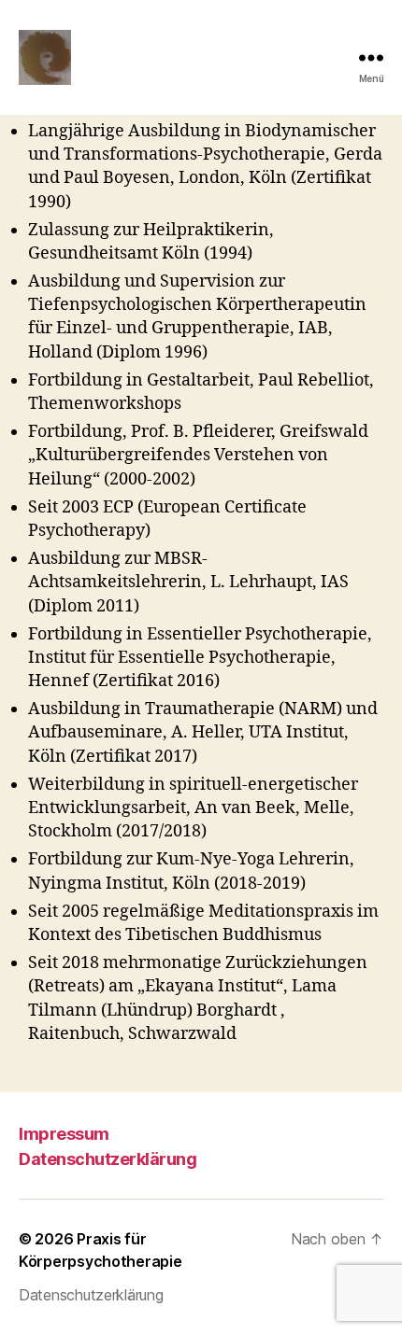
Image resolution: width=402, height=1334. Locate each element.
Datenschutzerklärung (107, 1159)
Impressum (64, 1134)
